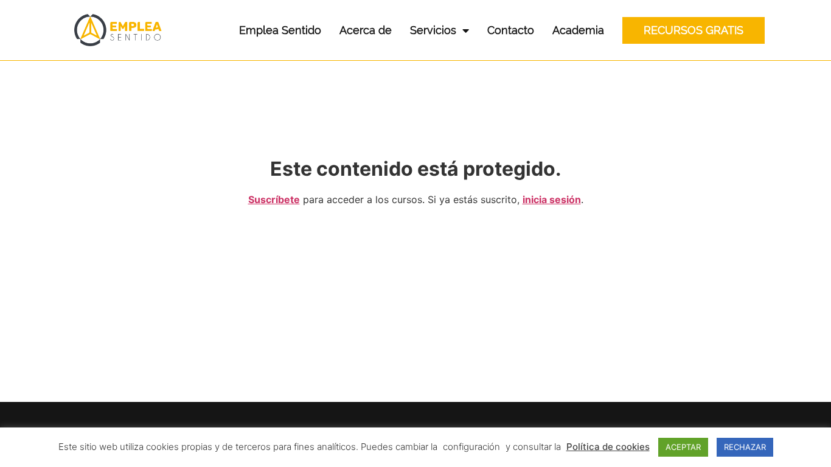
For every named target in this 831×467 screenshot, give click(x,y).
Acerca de (365, 30)
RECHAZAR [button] (745, 447)
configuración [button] (471, 446)
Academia (578, 30)
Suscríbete (274, 199)
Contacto (510, 30)
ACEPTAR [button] (683, 447)
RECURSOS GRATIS (693, 30)
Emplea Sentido (280, 30)
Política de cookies (608, 446)
